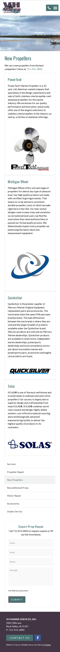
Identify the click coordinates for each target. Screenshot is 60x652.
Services (11, 464)
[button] (55, 8)
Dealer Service (14, 511)
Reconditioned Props (18, 487)
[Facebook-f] (38, 638)
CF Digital (47, 645)
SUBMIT (17, 599)
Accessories (13, 503)
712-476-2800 (34, 69)
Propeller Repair (15, 472)
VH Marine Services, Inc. (21, 619)
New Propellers (15, 479)
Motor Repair (14, 495)
